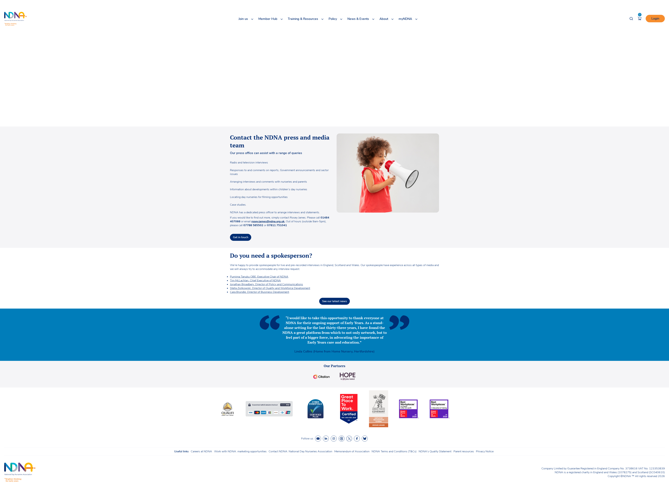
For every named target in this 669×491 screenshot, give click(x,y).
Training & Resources (303, 19)
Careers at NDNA (201, 451)
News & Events (358, 19)
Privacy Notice (485, 451)
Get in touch (240, 237)
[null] (342, 439)
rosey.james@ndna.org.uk (267, 221)
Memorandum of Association (352, 451)
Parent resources (463, 451)
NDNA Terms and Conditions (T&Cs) (394, 451)
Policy (333, 19)
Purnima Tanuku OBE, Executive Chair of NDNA (259, 277)
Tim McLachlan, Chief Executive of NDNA (255, 280)
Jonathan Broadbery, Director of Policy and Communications (266, 284)
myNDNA (405, 19)
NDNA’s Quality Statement (435, 451)
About (383, 19)
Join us (243, 19)
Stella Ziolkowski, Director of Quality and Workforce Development (270, 288)
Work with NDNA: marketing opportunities (240, 451)
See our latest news (334, 301)
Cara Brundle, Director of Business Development (259, 292)
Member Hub (267, 19)
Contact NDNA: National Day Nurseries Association (300, 451)
